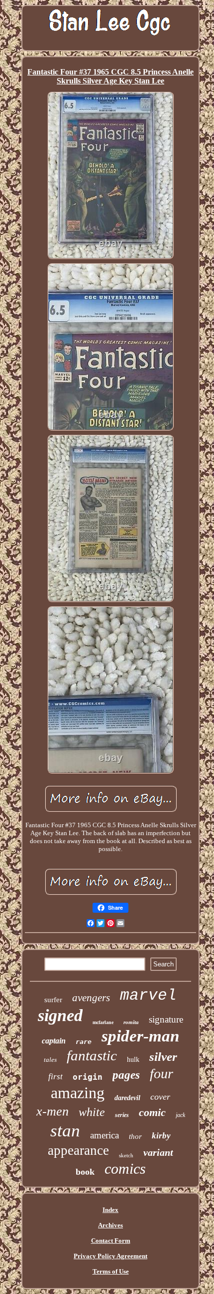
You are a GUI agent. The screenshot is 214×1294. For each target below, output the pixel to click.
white (92, 1112)
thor (135, 1136)
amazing (78, 1093)
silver (163, 1056)
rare (84, 1041)
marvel (148, 995)
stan (65, 1130)
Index (110, 1209)
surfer (53, 1000)
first (55, 1076)
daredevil (127, 1098)
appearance (78, 1150)
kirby (161, 1135)
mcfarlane (103, 1022)
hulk (133, 1059)
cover (160, 1097)
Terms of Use (111, 1271)
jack (180, 1115)
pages (126, 1075)
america (104, 1135)
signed (60, 1015)
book (85, 1172)
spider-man (140, 1036)
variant (158, 1152)
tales (50, 1059)
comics (125, 1168)
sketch (126, 1155)
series (122, 1115)
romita (131, 1022)
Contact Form (110, 1240)
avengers (91, 998)
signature (166, 1019)
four (161, 1073)
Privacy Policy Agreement (110, 1256)
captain (54, 1040)
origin (88, 1077)
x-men (52, 1111)
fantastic (92, 1055)
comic (152, 1112)
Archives (110, 1225)
